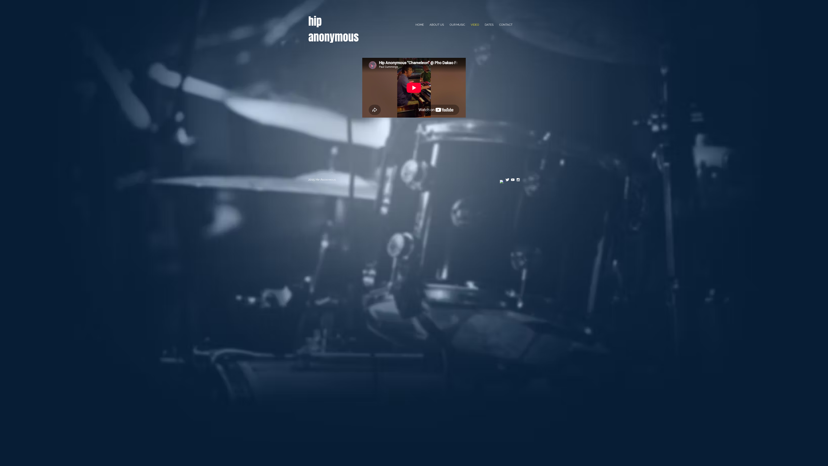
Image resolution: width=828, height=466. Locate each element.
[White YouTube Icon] (513, 180)
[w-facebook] (502, 182)
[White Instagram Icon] (518, 180)
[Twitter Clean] (507, 180)
